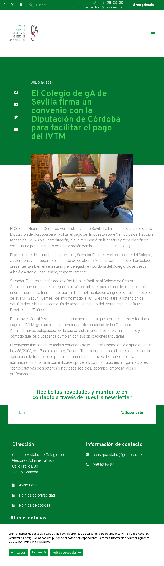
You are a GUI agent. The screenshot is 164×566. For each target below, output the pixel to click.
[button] (153, 33)
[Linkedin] (21, 5)
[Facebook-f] (4, 5)
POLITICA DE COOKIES (34, 542)
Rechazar (38, 552)
